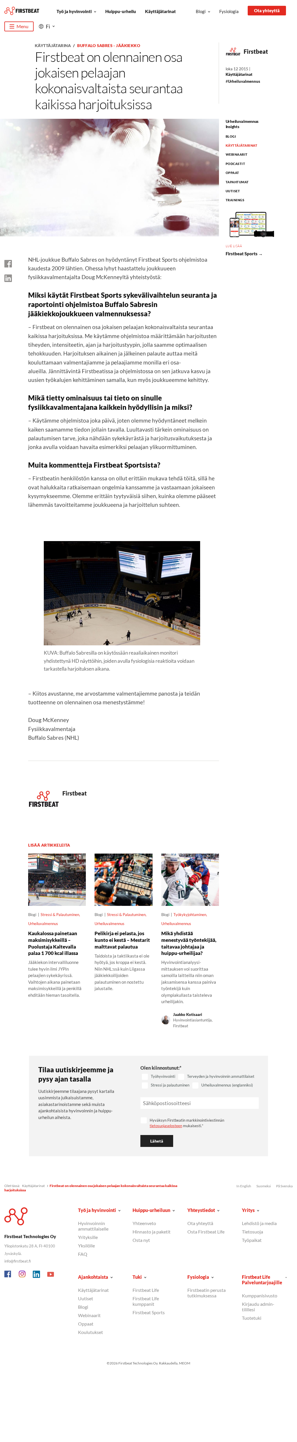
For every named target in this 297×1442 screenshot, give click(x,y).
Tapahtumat (237, 182)
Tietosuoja (252, 1231)
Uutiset (233, 191)
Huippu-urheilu (120, 11)
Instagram (22, 1274)
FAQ (82, 1254)
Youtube (51, 1274)
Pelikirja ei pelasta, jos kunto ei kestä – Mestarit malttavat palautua (122, 939)
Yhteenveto (144, 1223)
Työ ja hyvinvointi (74, 11)
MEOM (184, 1363)
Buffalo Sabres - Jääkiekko (108, 45)
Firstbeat (256, 51)
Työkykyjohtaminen (189, 914)
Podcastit (235, 164)
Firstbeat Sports (149, 1312)
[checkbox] (199, 1081)
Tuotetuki (251, 1318)
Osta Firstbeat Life (205, 1231)
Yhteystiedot (201, 1210)
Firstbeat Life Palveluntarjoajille (262, 1279)
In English (243, 1186)
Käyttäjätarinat (160, 11)
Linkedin (36, 1274)
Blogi (201, 11)
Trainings (235, 200)
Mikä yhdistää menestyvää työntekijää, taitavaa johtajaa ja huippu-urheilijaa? (188, 943)
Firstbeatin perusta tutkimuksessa (206, 1292)
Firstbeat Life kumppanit (146, 1301)
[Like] (8, 263)
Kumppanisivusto (259, 1295)
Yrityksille (88, 1237)
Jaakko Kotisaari (187, 1014)
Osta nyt (141, 1240)
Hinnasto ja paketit (152, 1231)
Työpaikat (252, 1240)
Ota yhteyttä (267, 10)
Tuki (137, 1277)
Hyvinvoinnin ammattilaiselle (93, 1225)
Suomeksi (263, 1186)
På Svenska (284, 1186)
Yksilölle (86, 1245)
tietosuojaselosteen (166, 1125)
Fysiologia (229, 11)
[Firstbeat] (21, 11)
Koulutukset (90, 1332)
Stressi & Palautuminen (60, 914)
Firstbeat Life (146, 1290)
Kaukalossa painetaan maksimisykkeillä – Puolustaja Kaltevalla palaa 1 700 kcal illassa (53, 943)
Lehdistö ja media (259, 1223)
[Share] (8, 278)
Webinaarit (237, 154)
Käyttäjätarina (53, 45)
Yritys (248, 1210)
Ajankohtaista (93, 1277)
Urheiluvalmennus (244, 81)
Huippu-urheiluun (151, 1210)
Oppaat (232, 173)
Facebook (8, 1274)
